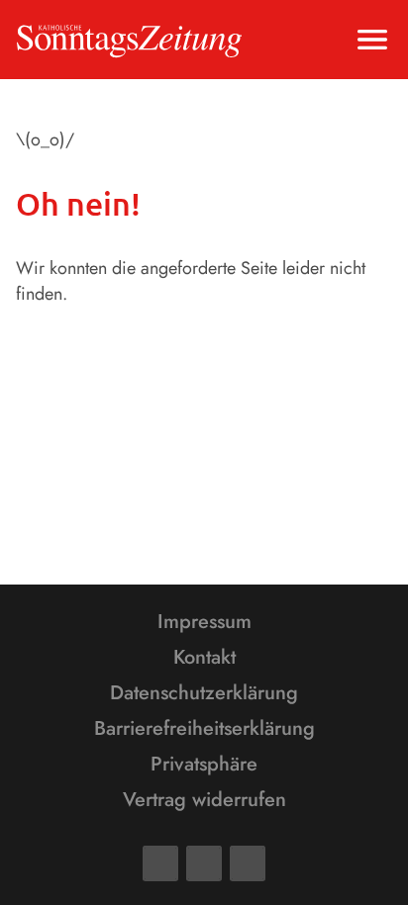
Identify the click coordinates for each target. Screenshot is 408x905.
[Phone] (247, 863)
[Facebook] (160, 863)
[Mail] (204, 863)
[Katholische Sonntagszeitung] (129, 39)
